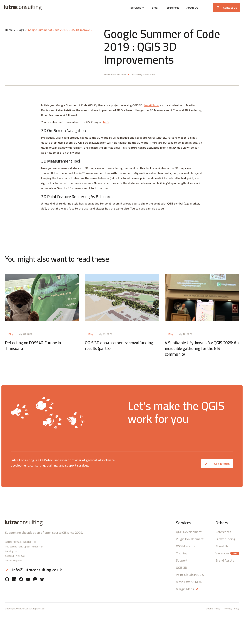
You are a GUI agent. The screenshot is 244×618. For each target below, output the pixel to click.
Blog (155, 7)
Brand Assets (224, 560)
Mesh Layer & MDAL (189, 582)
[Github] (7, 579)
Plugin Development (190, 539)
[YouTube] (28, 579)
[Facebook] (21, 579)
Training (182, 553)
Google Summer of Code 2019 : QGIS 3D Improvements (60, 29)
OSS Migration (186, 546)
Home (9, 29)
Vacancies (222, 553)
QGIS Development (189, 532)
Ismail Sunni (151, 105)
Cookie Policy (213, 608)
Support (182, 560)
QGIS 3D (181, 567)
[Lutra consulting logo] (43, 7)
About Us (192, 7)
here (106, 122)
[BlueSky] (42, 579)
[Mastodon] (35, 579)
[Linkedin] (14, 579)
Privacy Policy (232, 608)
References (172, 7)
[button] (137, 7)
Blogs (20, 29)
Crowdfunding (225, 539)
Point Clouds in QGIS (190, 574)
